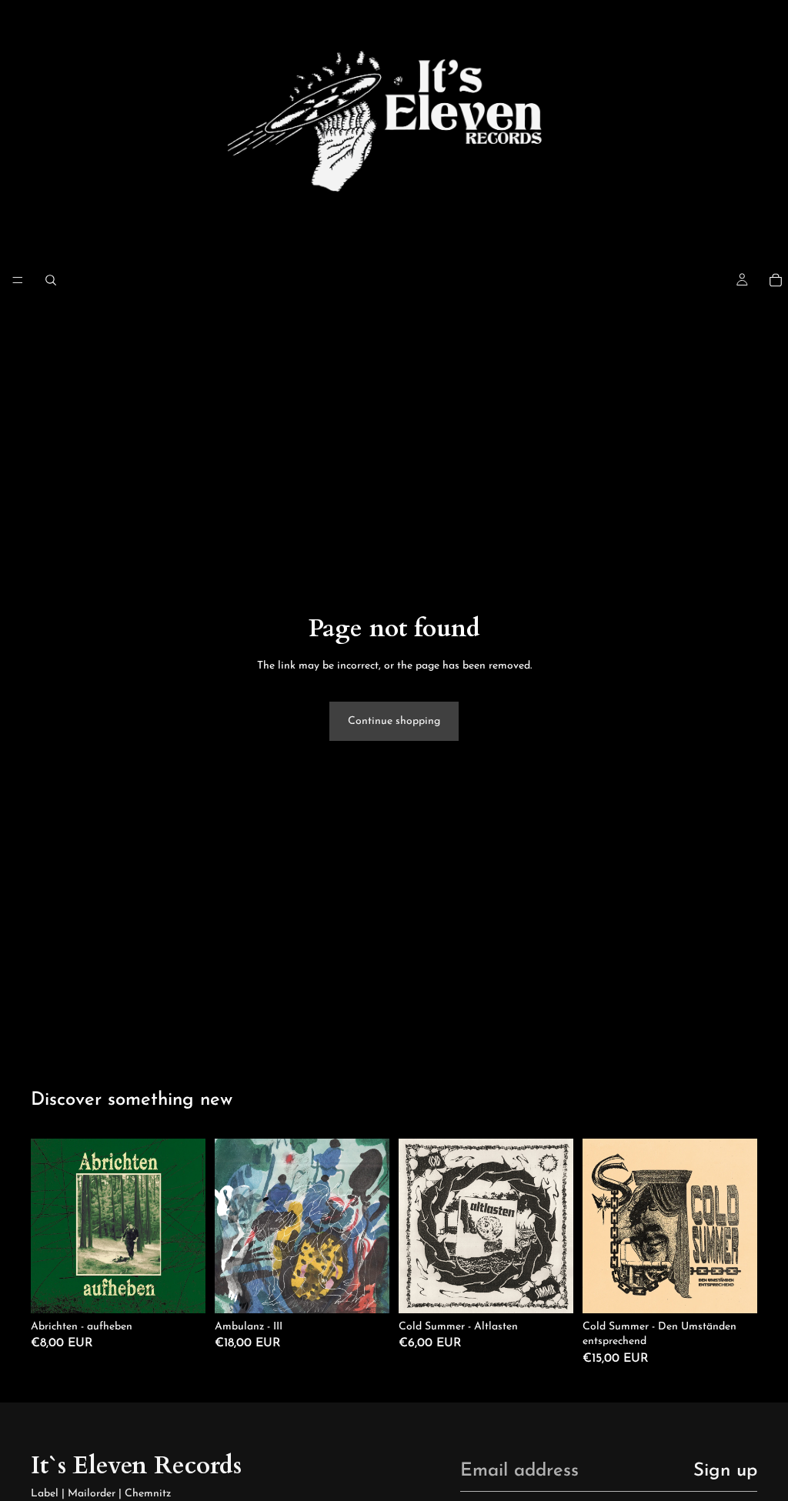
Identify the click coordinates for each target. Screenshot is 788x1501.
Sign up (725, 1471)
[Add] (181, 1289)
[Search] (51, 280)
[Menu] (17, 280)
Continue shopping (394, 721)
